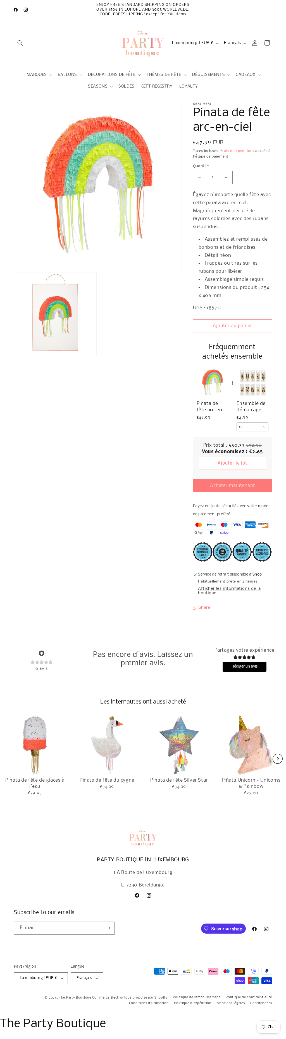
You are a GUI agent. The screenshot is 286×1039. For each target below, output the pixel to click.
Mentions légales (231, 1003)
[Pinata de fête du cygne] (107, 745)
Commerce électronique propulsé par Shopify (129, 997)
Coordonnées (261, 1003)
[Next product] (277, 758)
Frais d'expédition (236, 151)
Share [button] (204, 607)
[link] (212, 382)
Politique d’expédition (192, 1003)
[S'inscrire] (108, 928)
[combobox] (252, 426)
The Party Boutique (75, 997)
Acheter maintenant (232, 485)
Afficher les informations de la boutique (229, 590)
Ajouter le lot (232, 463)
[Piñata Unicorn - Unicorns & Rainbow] (251, 745)
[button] (20, 43)
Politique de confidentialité (249, 997)
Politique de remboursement (196, 997)
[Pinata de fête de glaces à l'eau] (35, 745)
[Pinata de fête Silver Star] (179, 745)
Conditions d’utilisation (149, 1003)
